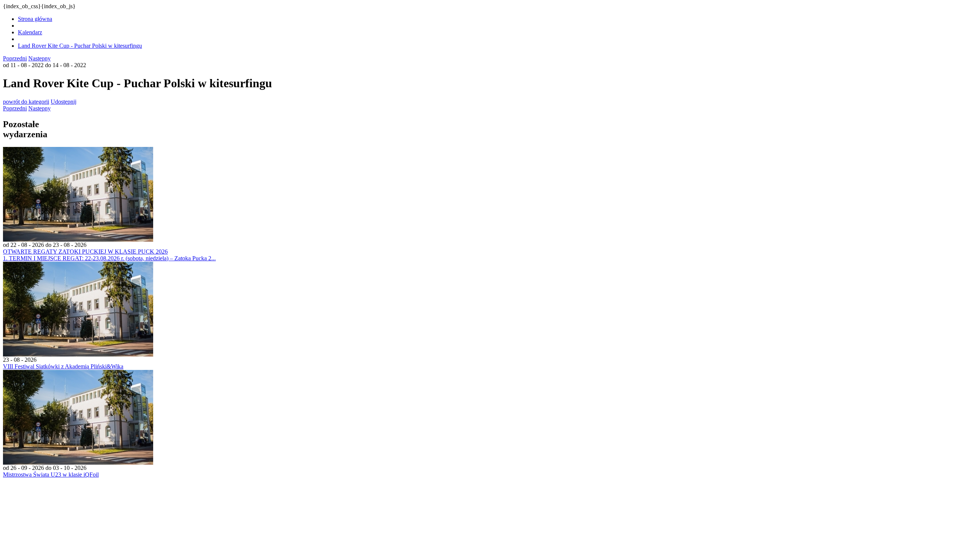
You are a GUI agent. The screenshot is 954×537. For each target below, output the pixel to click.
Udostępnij (63, 101)
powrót (26, 101)
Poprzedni (15, 58)
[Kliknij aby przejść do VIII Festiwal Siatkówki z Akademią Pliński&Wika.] (78, 354)
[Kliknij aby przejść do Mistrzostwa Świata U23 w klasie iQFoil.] (78, 462)
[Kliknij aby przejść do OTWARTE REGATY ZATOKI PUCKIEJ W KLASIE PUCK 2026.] (78, 239)
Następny (39, 58)
